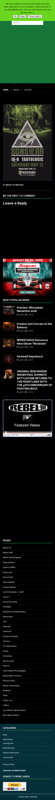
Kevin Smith (8, 577)
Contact (6, 641)
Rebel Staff (8, 552)
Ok (15, 16)
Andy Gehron (9, 562)
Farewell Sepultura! (30, 356)
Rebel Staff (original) (12, 557)
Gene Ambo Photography (14, 671)
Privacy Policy (9, 680)
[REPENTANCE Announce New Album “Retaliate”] (9, 342)
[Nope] (51, 10)
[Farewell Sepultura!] (9, 359)
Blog (5, 734)
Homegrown (8, 743)
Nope (23, 16)
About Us (7, 548)
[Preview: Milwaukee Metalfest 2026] (9, 310)
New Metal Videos (11, 715)
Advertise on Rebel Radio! (14, 612)
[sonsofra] (27, 179)
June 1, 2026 (23, 314)
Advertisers (8, 616)
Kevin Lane (7, 572)
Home (5, 651)
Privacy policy (35, 16)
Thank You (7, 700)
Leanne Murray (9, 587)
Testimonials (8, 757)
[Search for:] (27, 22)
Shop (5, 695)
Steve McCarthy (10, 602)
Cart (5, 621)
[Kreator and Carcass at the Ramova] (9, 326)
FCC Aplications (10, 646)
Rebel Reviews (9, 748)
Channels (7, 626)
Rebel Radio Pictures (12, 676)
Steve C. (6, 597)
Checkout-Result (10, 636)
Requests (7, 690)
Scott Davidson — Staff (13, 592)
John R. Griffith (9, 567)
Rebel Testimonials (11, 685)
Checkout (7, 631)
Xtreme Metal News (11, 752)
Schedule (7, 607)
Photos (6, 666)
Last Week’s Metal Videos (14, 710)
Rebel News (8, 739)
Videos (6, 705)
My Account (8, 661)
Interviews (7, 656)
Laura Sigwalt (9, 582)
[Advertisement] (27, 55)
